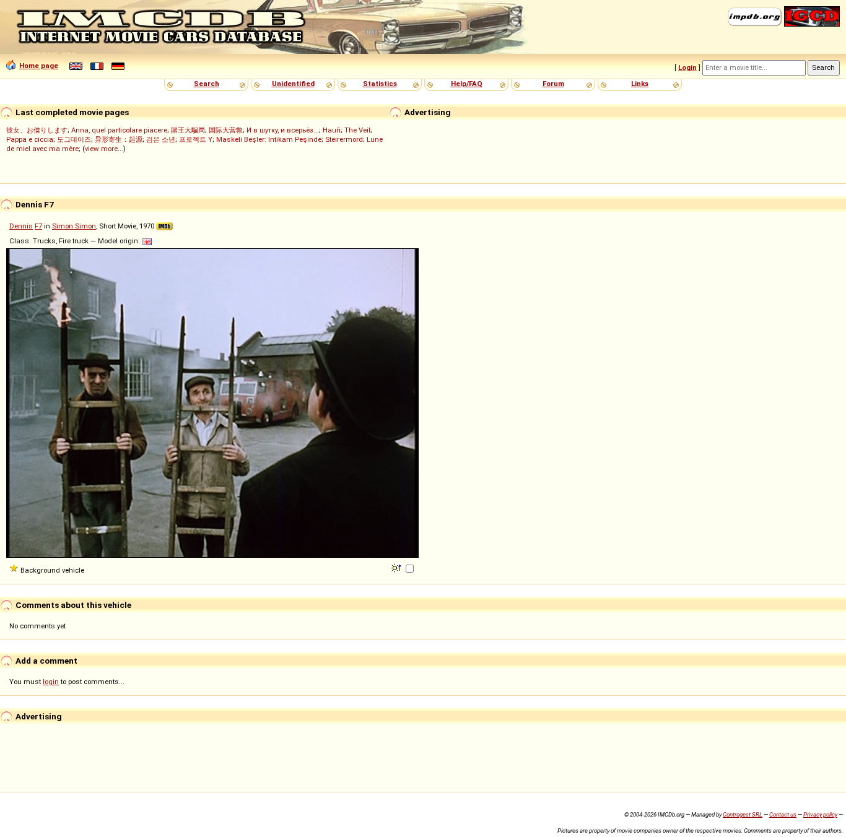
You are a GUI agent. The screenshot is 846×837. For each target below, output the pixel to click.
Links (639, 83)
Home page (38, 65)
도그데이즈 (74, 139)
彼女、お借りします (37, 130)
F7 (38, 226)
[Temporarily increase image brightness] (397, 567)
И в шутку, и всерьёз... (282, 130)
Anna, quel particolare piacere (119, 130)
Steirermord (344, 139)
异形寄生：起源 (118, 139)
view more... (104, 148)
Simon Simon (74, 226)
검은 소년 (160, 139)
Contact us (782, 814)
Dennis (21, 226)
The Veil (357, 130)
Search (206, 83)
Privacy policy (820, 814)
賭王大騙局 (188, 130)
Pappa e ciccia (29, 139)
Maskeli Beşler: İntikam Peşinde (268, 139)
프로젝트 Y (195, 139)
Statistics (380, 83)
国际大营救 (226, 130)
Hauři (332, 130)
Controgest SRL (742, 814)
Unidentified (293, 83)
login (51, 681)
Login (687, 67)
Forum (553, 83)
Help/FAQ (466, 83)
